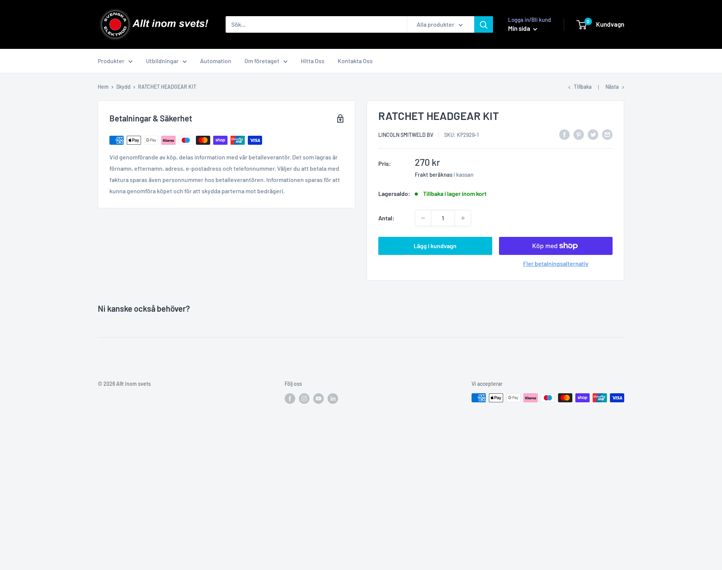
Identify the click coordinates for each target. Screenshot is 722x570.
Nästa (612, 86)
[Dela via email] (607, 134)
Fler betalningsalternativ (556, 263)
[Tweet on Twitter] (593, 134)
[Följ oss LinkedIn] (333, 398)
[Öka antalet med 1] (463, 218)
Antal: (386, 217)
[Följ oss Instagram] (304, 398)
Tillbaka (583, 86)
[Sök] (483, 24)
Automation (215, 60)
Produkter (111, 60)
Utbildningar (162, 60)
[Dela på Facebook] (564, 134)
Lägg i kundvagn (435, 245)
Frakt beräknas (433, 174)
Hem (103, 86)
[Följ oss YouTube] (318, 398)
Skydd (123, 86)
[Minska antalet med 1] (423, 218)
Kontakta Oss (355, 60)
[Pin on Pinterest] (578, 134)
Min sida (519, 28)
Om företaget (261, 60)
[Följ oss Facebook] (290, 398)
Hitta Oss (313, 60)
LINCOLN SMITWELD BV (405, 135)
